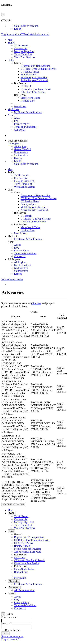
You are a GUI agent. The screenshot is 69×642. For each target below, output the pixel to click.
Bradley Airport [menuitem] (28, 74)
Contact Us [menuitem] (20, 129)
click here (36, 303)
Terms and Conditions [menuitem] (25, 126)
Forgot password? (10, 639)
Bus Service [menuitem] (20, 554)
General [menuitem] (18, 534)
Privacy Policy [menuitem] (21, 124)
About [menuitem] (11, 115)
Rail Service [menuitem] (20, 566)
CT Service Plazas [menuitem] (30, 71)
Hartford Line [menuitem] (27, 100)
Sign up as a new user (12, 636)
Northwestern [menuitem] (21, 152)
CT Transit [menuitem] (26, 86)
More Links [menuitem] (20, 106)
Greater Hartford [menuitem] (22, 149)
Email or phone (9, 617)
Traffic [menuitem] (11, 42)
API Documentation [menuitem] (24, 590)
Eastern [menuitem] (18, 158)
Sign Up (26, 26)
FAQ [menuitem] (16, 121)
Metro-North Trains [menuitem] (30, 97)
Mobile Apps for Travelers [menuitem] (34, 77)
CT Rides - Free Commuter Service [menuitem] (38, 68)
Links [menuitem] (10, 60)
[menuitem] (41, 26)
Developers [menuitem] (14, 587)
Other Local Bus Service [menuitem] (33, 92)
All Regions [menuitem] (20, 146)
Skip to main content (11, 17)
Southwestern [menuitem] (21, 155)
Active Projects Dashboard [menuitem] (34, 80)
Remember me (12, 630)
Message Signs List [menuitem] (24, 51)
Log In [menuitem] (17, 28)
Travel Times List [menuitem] (23, 54)
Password (6, 623)
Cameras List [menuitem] (20, 48)
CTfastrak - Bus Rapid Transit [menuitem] (36, 89)
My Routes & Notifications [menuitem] (28, 112)
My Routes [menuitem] (13, 109)
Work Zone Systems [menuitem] (24, 57)
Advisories (12, 279)
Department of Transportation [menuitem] (35, 65)
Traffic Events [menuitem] (21, 45)
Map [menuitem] (10, 39)
